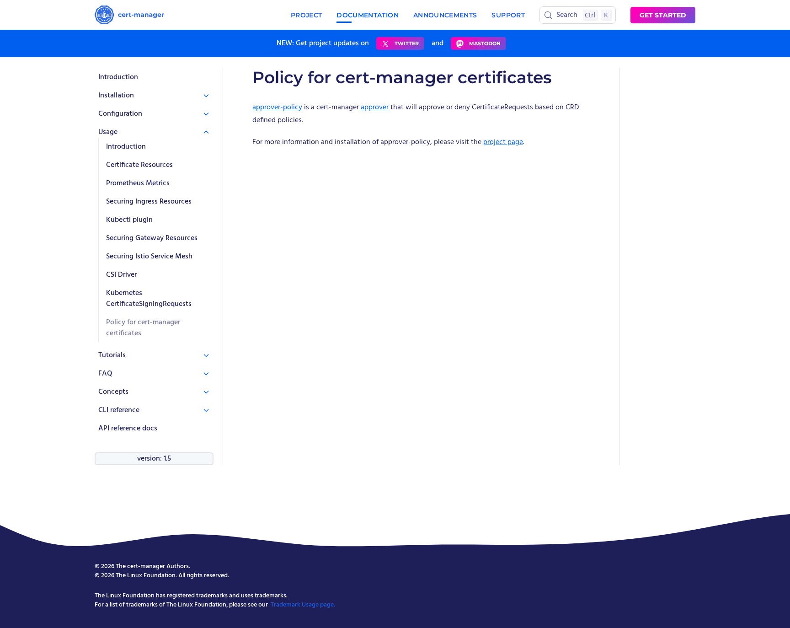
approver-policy (277, 107)
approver (375, 107)
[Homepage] (129, 14)
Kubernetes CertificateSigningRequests (149, 298)
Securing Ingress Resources (149, 202)
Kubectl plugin (129, 220)
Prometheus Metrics (138, 183)
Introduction (118, 77)
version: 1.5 (154, 458)
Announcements (445, 15)
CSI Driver (121, 275)
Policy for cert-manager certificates (143, 328)
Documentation (367, 15)
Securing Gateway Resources (152, 238)
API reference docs (127, 429)
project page (503, 142)
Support (507, 15)
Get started (663, 15)
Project (306, 15)
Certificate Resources (139, 165)
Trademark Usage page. (303, 605)
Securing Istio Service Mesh (149, 257)
